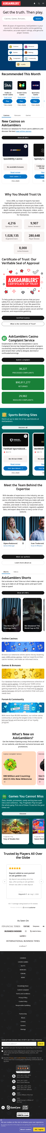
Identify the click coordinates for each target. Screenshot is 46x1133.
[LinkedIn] (23, 543)
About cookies (25, 1129)
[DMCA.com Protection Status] (23, 1114)
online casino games (10, 684)
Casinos (23, 958)
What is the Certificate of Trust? (23, 324)
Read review (8, 97)
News (23, 977)
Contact (23, 1021)
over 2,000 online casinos (12, 657)
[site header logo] (11, 3)
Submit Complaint (23, 990)
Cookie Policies (21, 1058)
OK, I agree (39, 1129)
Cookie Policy (23, 1001)
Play (7, 101)
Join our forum (7, 720)
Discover (23, 814)
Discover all (23, 427)
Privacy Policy (23, 997)
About (23, 1018)
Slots (23, 966)
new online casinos (23, 131)
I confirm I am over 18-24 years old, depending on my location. (23, 1048)
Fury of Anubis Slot (11, 839)
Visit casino (14, 176)
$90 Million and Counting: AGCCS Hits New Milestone (17, 777)
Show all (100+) (23, 593)
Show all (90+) (23, 138)
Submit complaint (23, 360)
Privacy (11, 1058)
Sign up (41, 1044)
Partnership (23, 1014)
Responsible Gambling (23, 1005)
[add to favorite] (25, 146)
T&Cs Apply (8, 105)
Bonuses (23, 970)
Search (38, 19)
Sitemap (23, 1029)
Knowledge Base (23, 986)
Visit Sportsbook (14, 468)
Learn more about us (23, 563)
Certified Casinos (23, 318)
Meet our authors (23, 557)
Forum (23, 973)
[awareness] (13, 1107)
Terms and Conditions (23, 994)
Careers (23, 1025)
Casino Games (23, 962)
